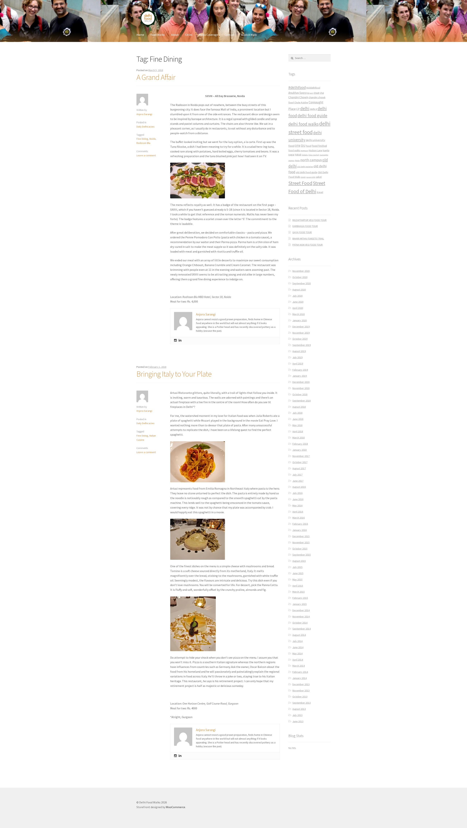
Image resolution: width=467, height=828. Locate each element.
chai (322, 92)
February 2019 (300, 369)
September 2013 (301, 702)
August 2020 (299, 289)
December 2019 (301, 326)
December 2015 (301, 536)
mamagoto (324, 155)
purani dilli (310, 177)
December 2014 (301, 610)
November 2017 (301, 456)
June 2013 (297, 721)
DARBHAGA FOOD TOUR (305, 226)
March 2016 (298, 517)
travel (320, 192)
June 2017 (297, 480)
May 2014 (297, 653)
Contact (230, 34)
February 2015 (300, 598)
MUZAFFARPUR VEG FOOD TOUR (309, 220)
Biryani (310, 93)
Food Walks (157, 34)
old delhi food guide (306, 172)
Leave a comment (146, 155)
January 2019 (299, 375)
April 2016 (297, 511)
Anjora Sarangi (144, 114)
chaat (316, 92)
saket (319, 177)
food (308, 146)
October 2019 (299, 338)
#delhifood (297, 87)
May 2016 (297, 505)
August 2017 (299, 468)
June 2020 (297, 301)
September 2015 (301, 554)
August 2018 (299, 406)
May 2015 (297, 579)
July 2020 (297, 295)
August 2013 (299, 709)
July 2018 (297, 412)
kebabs (305, 155)
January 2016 (299, 530)
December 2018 (301, 382)
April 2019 (297, 363)
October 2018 (299, 394)
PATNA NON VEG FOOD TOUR (307, 244)
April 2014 (297, 659)
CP (298, 109)
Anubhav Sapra (297, 92)
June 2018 (297, 419)
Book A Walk (249, 34)
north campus (311, 160)
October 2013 (299, 696)
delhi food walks (303, 124)
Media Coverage (208, 34)
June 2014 (297, 647)
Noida (152, 138)
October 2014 (299, 622)
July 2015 (297, 567)
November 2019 (301, 332)
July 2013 (297, 715)
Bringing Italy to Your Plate (174, 374)
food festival (319, 146)
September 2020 (301, 283)
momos (291, 160)
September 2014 (301, 628)
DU (303, 146)
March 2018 (298, 437)
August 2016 (299, 486)
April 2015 (297, 585)
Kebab (298, 154)
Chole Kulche (301, 102)
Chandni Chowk (298, 97)
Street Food (300, 183)
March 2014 (298, 665)
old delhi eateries (305, 166)
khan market (313, 155)
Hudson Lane (315, 150)
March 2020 (298, 314)
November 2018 (301, 388)
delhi (304, 108)
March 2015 (298, 591)
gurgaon (304, 150)
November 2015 (301, 542)
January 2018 (299, 449)
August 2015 (299, 561)
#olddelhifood (313, 87)
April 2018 (297, 431)
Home (140, 34)
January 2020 (299, 320)
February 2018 (300, 443)
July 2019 (297, 357)
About (175, 34)
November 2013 (301, 690)
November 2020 (301, 271)
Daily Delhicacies (145, 126)
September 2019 (301, 345)
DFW (297, 146)
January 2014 (299, 678)
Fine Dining (142, 138)
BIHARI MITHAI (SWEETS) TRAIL (308, 238)
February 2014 (300, 672)
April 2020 (297, 308)
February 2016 (300, 524)
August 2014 (299, 635)
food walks (294, 150)
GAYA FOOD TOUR (302, 232)
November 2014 (301, 616)
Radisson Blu (143, 143)
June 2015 (297, 573)
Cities (188, 34)
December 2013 (301, 684)
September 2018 (301, 400)
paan (303, 177)
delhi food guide (312, 115)
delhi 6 (313, 109)
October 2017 (299, 462)
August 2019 (299, 351)
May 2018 (297, 425)
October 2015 (299, 548)
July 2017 (297, 474)
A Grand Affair (155, 77)
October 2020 (299, 277)
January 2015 (299, 604)
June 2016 (297, 499)
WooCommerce (175, 807)
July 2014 (297, 641)
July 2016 (297, 493)
